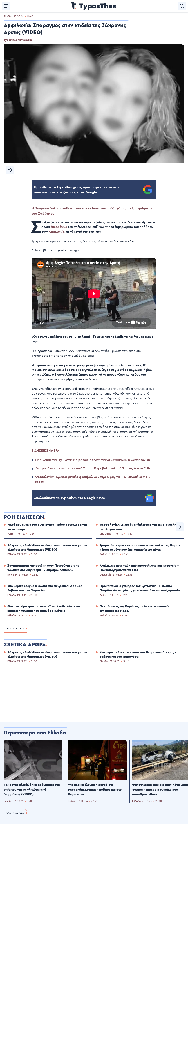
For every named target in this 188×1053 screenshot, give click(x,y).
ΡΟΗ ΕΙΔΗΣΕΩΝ (24, 517)
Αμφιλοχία (56, 231)
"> (76, 189)
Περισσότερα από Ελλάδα (35, 732)
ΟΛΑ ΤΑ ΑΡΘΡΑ (15, 629)
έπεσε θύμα (59, 227)
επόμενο (180, 526)
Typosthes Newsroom (18, 40)
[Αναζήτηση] (182, 6)
